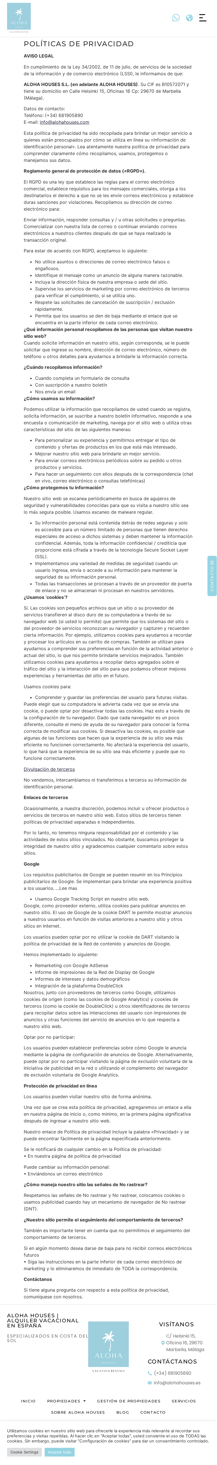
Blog (122, 1412)
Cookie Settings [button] (24, 1452)
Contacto (153, 1412)
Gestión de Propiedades (128, 1401)
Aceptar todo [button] (59, 1452)
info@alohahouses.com (64, 122)
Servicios (184, 1401)
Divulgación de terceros (49, 769)
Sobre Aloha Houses (78, 1412)
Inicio (28, 1401)
